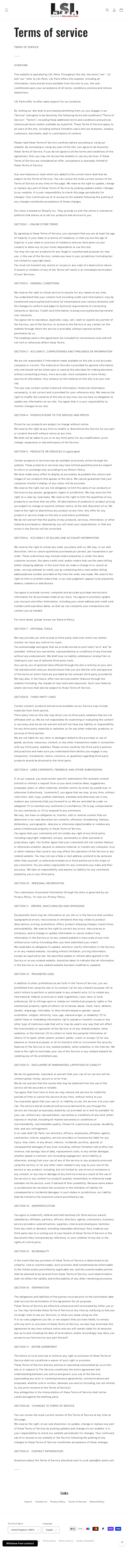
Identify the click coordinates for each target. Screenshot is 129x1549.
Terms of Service (77, 1501)
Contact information (85, 1541)
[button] (6, 10)
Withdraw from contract (20, 1543)
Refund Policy (97, 1501)
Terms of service (66, 1541)
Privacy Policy (57, 1501)
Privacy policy (49, 1541)
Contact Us (41, 1501)
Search (28, 1501)
